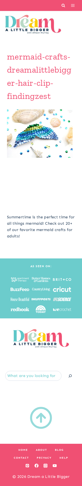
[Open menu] (73, 5)
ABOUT (41, 449)
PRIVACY (44, 457)
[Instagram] (45, 466)
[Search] (70, 376)
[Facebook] (36, 466)
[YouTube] (55, 466)
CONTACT (21, 457)
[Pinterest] (27, 466)
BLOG (59, 449)
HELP (63, 457)
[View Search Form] (63, 5)
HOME (23, 449)
